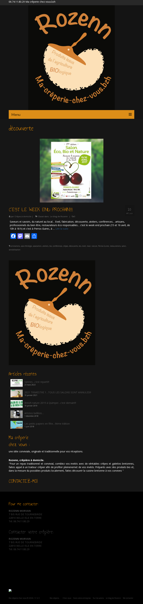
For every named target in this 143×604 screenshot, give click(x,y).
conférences (57, 246)
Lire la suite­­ (61, 228)
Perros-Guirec (103, 246)
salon (124, 246)
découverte (73, 246)
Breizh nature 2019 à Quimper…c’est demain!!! (50, 402)
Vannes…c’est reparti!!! (36, 382)
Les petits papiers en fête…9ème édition (47, 423)
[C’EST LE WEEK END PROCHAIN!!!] (71, 170)
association (37, 246)
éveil (84, 246)
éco (80, 246)
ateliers (45, 246)
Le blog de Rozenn (59, 216)
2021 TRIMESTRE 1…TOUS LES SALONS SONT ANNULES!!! (57, 392)
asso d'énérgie (26, 246)
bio (50, 246)
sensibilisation (14, 249)
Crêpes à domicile (22, 216)
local (89, 246)
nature (94, 246)
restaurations (115, 246)
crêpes (65, 246)
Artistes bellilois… (34, 413)
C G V (37, 598)
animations (15, 246)
